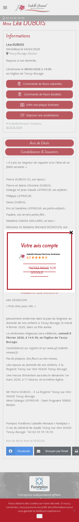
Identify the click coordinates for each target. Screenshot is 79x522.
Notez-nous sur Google (42, 270)
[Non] (74, 510)
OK (39, 516)
